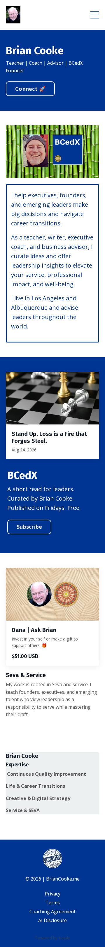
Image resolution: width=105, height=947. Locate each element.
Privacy (52, 894)
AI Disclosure (52, 920)
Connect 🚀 (30, 88)
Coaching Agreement (52, 911)
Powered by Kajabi (52, 938)
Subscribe (29, 526)
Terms (53, 902)
